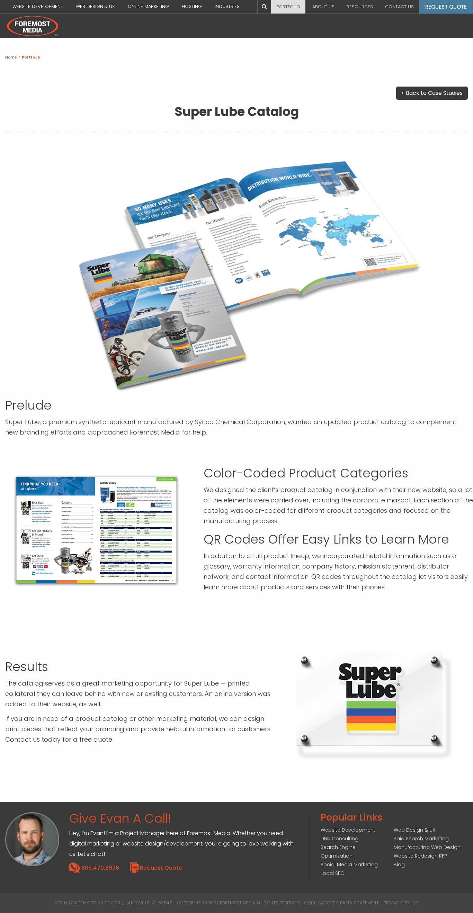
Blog (399, 864)
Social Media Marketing (349, 864)
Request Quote (161, 868)
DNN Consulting (339, 838)
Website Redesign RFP (420, 855)
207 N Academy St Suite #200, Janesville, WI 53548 (113, 903)
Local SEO (333, 873)
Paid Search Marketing (421, 838)
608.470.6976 (100, 868)
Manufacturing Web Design (427, 847)
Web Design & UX (414, 829)
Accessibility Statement (350, 903)
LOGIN (309, 903)
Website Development (348, 829)
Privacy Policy (400, 903)
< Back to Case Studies (432, 93)
